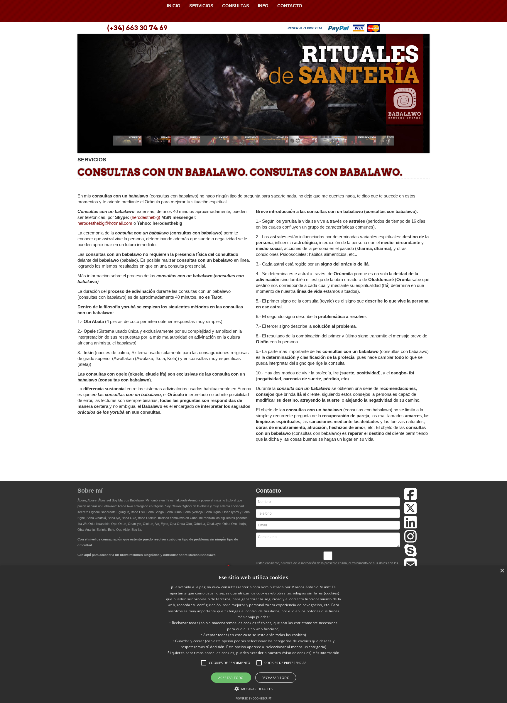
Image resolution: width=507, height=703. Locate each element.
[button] (203, 663)
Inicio (173, 5)
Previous (85, 95)
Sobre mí (90, 490)
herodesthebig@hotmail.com (105, 223)
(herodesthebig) (145, 217)
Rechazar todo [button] (276, 677)
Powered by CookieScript (253, 698)
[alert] (253, 634)
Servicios (201, 5)
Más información (325, 652)
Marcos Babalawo (131, 500)
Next (422, 95)
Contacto (289, 5)
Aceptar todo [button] (231, 677)
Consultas (235, 5)
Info (263, 5)
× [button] (502, 571)
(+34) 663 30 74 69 (137, 28)
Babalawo (120, 11)
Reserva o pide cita (305, 28)
